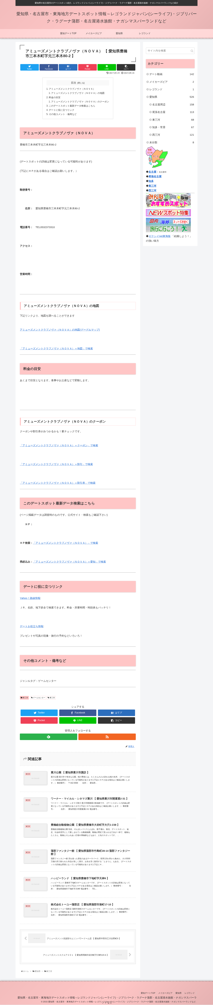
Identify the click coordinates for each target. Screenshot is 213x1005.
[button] (192, 51)
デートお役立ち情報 (31, 626)
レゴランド (171, 89)
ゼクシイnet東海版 (160, 236)
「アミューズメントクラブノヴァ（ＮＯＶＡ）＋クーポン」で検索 (59, 445)
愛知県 (171, 96)
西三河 (173, 134)
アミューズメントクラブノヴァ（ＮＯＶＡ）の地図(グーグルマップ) (60, 329)
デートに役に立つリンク (61, 110)
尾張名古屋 (173, 112)
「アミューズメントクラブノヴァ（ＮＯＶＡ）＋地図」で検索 (56, 348)
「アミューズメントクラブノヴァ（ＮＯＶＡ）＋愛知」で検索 (69, 561)
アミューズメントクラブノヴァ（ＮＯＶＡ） (72, 88)
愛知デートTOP (148, 993)
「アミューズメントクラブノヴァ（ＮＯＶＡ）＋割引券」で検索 (57, 482)
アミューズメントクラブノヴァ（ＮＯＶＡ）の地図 (77, 93)
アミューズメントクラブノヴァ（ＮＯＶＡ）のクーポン (80, 101)
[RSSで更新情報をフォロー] (107, 737)
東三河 (25, 698)
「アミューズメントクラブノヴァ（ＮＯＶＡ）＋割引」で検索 (56, 464)
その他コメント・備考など (63, 114)
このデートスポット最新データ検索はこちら (72, 105)
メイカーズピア (171, 81)
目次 (73, 82)
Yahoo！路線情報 (30, 598)
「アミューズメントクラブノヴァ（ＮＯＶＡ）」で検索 (65, 542)
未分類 (171, 142)
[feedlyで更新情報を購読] (48, 737)
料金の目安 (54, 97)
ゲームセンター (39, 698)
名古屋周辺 (173, 104)
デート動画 (171, 74)
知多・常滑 (173, 127)
